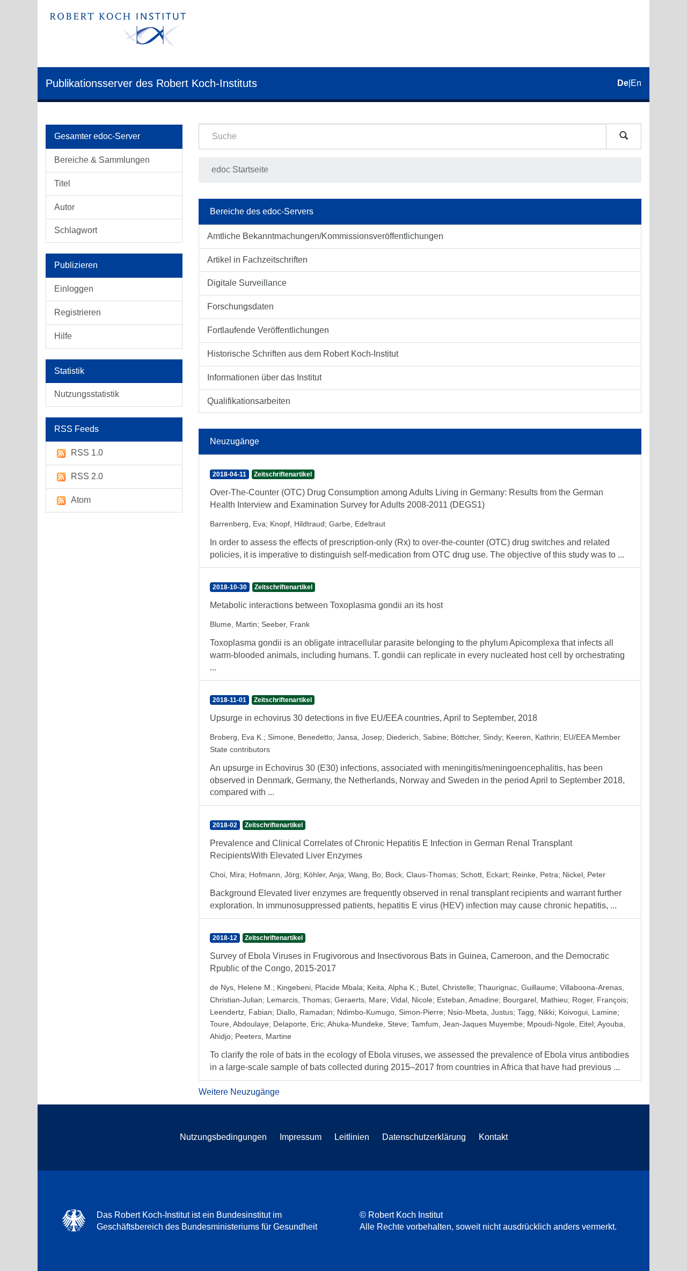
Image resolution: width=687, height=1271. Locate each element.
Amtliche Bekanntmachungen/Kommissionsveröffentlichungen (325, 236)
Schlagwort (75, 230)
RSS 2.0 (87, 476)
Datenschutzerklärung (424, 1137)
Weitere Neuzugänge (239, 1091)
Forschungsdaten (240, 306)
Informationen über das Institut (264, 377)
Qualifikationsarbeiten (248, 401)
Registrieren (77, 312)
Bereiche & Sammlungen (102, 159)
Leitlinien (351, 1137)
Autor (64, 207)
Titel (62, 183)
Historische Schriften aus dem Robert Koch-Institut (302, 353)
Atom (81, 499)
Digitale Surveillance (247, 282)
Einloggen (73, 288)
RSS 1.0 (87, 452)
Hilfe (63, 336)
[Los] (623, 136)
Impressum (300, 1137)
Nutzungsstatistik (86, 394)
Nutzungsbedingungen (223, 1137)
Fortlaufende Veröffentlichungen (268, 330)
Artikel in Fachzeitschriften (257, 259)
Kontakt (493, 1137)
